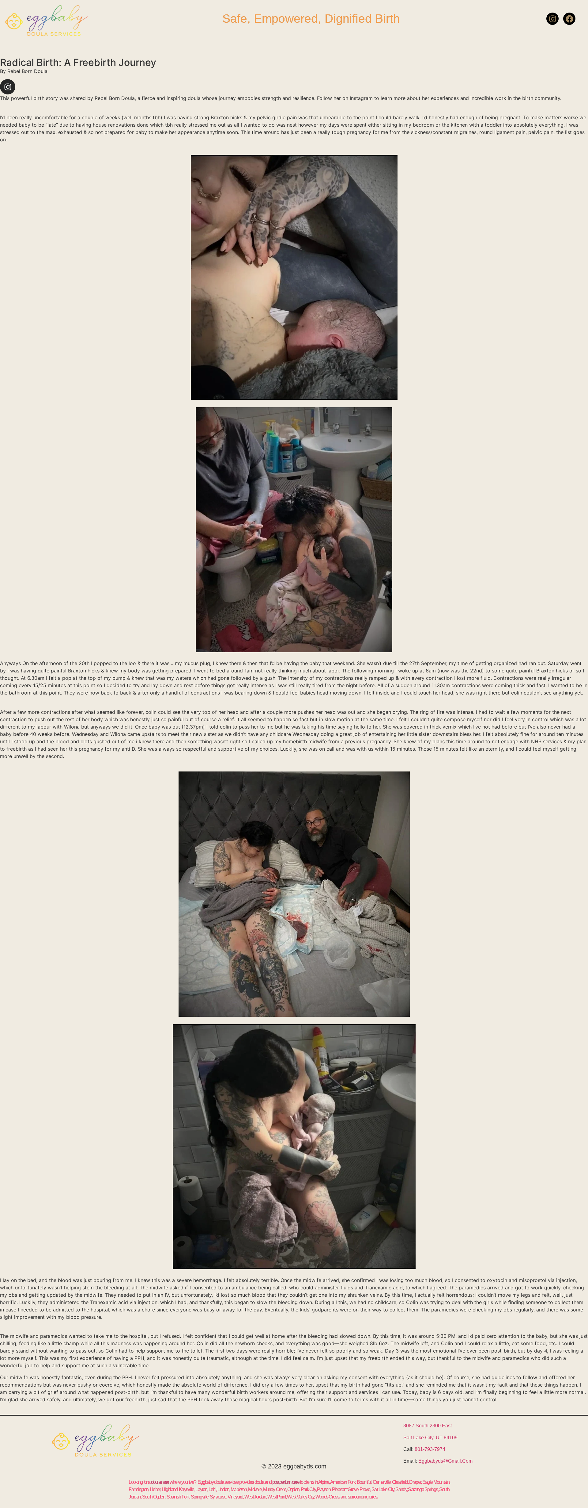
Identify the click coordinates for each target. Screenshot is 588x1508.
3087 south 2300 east (427, 1425)
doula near (160, 1482)
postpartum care (286, 1482)
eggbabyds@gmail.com (445, 1461)
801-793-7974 (430, 1449)
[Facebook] (569, 19)
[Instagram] (552, 19)
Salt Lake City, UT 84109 (430, 1437)
